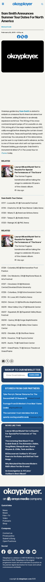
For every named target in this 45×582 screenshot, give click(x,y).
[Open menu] (3, 4)
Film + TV (6, 515)
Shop (5, 523)
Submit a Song (9, 538)
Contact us (7, 533)
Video (5, 518)
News (5, 510)
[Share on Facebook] (18, 37)
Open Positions (9, 541)
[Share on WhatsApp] (26, 37)
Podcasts (7, 521)
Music (5, 513)
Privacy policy (8, 536)
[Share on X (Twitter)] (22, 37)
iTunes (4, 153)
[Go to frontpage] (22, 4)
